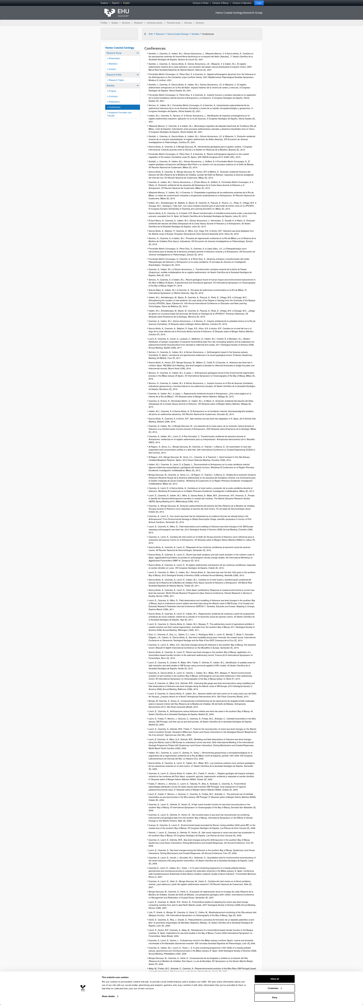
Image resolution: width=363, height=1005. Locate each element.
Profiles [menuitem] (104, 22)
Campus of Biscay (220, 2)
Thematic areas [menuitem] (173, 22)
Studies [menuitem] (114, 22)
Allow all (274, 979)
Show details (108, 996)
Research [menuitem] (138, 22)
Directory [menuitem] (200, 22)
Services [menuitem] (188, 22)
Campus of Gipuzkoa (242, 2)
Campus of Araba (200, 2)
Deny (274, 997)
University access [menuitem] (154, 22)
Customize (273, 988)
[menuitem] (104, 3)
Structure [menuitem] (126, 22)
